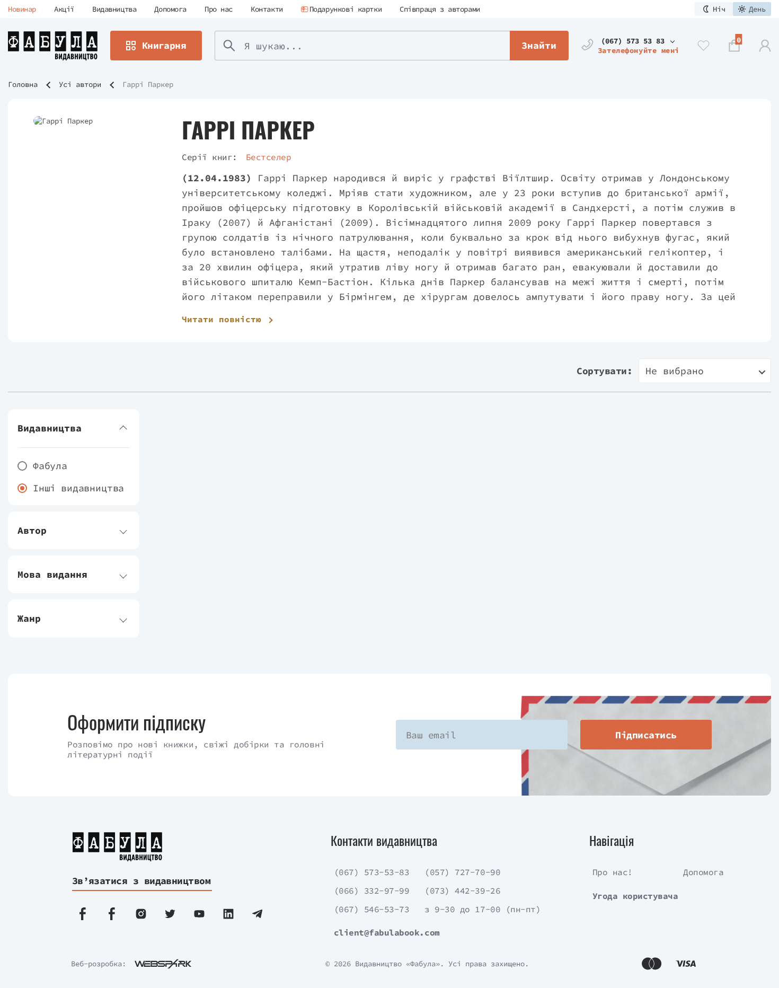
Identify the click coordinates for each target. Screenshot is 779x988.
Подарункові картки (345, 9)
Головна (23, 84)
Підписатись (645, 735)
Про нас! (612, 872)
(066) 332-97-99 (372, 890)
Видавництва (114, 9)
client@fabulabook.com (387, 932)
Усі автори (80, 84)
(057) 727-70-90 (462, 872)
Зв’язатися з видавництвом (141, 881)
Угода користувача (635, 895)
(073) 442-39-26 (462, 890)
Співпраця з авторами (440, 9)
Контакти (267, 9)
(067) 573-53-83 (372, 872)
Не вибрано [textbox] (674, 371)
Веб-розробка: (98, 963)
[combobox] (705, 370)
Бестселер (268, 157)
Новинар (22, 9)
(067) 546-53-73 (372, 909)
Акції (64, 9)
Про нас (219, 9)
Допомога (170, 9)
